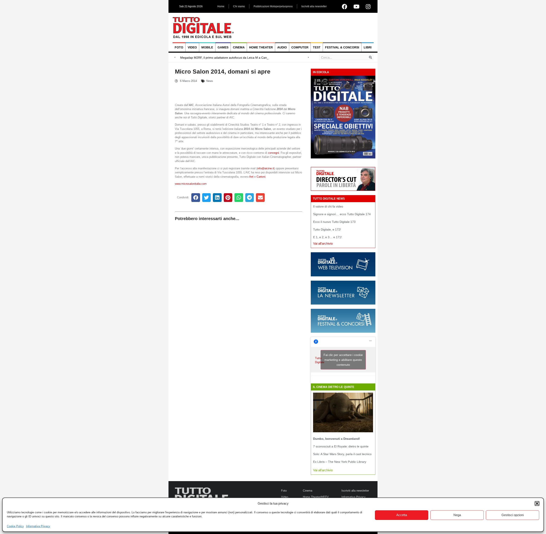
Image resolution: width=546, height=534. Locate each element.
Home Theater (261, 47)
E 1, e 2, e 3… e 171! (327, 237)
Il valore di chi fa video (328, 206)
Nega (457, 515)
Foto (179, 47)
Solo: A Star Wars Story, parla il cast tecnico (342, 454)
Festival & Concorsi (342, 47)
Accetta (401, 515)
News (209, 81)
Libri (368, 47)
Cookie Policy (15, 526)
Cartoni (261, 176)
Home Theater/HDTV (316, 497)
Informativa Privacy (38, 526)
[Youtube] (356, 6)
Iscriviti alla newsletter (314, 6)
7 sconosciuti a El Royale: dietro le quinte (341, 446)
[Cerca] (370, 57)
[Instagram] (368, 6)
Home (220, 6)
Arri (251, 176)
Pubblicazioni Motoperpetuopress (273, 6)
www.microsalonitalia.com (191, 183)
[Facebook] (344, 6)
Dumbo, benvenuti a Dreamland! (336, 438)
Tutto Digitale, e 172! (327, 229)
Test (317, 47)
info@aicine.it (265, 168)
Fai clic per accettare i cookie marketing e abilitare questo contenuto (343, 359)
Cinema (239, 47)
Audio (282, 47)
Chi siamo (239, 6)
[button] (537, 503)
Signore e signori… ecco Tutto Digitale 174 (342, 214)
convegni (273, 152)
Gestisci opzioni (512, 515)
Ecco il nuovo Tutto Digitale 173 (334, 221)
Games (223, 47)
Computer (299, 47)
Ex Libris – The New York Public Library (339, 461)
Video (192, 47)
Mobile (207, 47)
